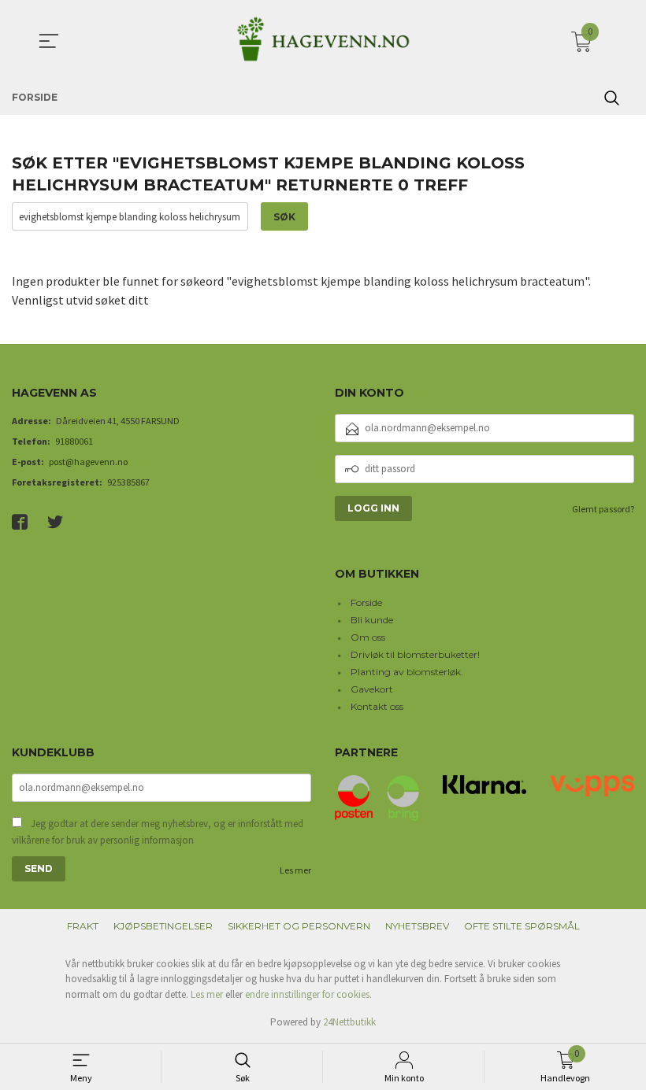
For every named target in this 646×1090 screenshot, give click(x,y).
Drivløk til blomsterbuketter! (415, 654)
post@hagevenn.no (88, 461)
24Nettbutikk (349, 1022)
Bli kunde (372, 620)
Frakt (82, 926)
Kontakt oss (377, 706)
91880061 (74, 441)
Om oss (368, 637)
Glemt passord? (603, 509)
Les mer (295, 870)
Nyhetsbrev (417, 926)
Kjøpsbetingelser (163, 926)
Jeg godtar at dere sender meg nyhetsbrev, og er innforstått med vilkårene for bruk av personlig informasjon (157, 832)
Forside (366, 602)
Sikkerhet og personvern (299, 926)
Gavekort (372, 689)
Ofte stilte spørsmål (522, 926)
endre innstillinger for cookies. (308, 994)
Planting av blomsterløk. (407, 672)
